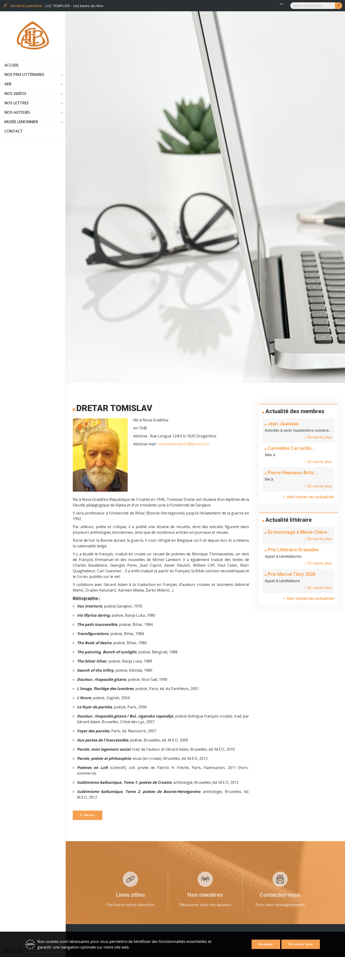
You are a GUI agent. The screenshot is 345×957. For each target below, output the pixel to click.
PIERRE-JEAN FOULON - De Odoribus (75, 5)
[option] (165, 5)
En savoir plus (300, 944)
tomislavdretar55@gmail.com (183, 444)
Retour (89, 815)
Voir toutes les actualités (310, 496)
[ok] (338, 5)
